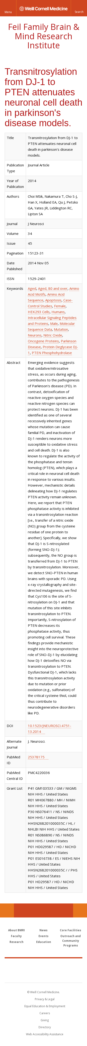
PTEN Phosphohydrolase (52, 352)
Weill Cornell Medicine (44, 965)
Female (60, 306)
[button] (79, 8)
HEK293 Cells (39, 311)
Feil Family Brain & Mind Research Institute (43, 36)
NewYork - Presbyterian (43, 975)
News (43, 930)
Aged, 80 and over (53, 288)
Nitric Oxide (52, 335)
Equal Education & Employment (44, 1006)
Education (43, 942)
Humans (58, 311)
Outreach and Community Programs (70, 940)
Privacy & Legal (45, 999)
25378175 (36, 757)
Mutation (61, 329)
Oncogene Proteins (43, 341)
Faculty (16, 936)
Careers (44, 1013)
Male (54, 323)
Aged (32, 288)
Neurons (35, 335)
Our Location (7, 910)
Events (43, 936)
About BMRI (16, 930)
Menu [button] (8, 12)
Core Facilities (70, 930)
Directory (45, 1027)
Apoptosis (53, 300)
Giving (45, 1020)
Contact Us (80, 910)
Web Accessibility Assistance (44, 1034)
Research (16, 942)
